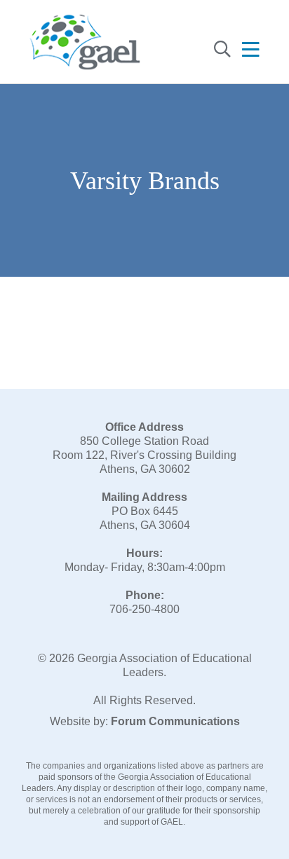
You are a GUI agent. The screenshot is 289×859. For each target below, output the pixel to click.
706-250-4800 (144, 609)
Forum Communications (175, 721)
